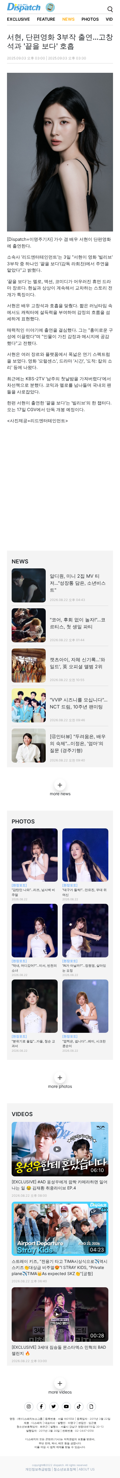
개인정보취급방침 (38, 1469)
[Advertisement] (60, 489)
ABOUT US (87, 1469)
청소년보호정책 (65, 1469)
